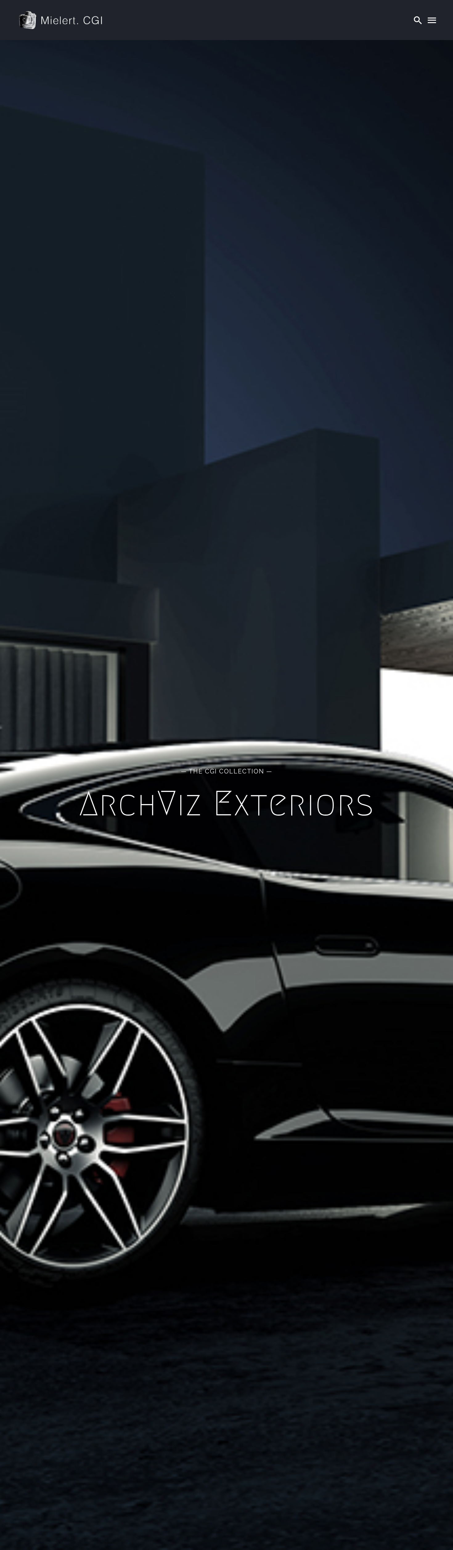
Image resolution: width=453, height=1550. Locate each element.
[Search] (417, 20)
